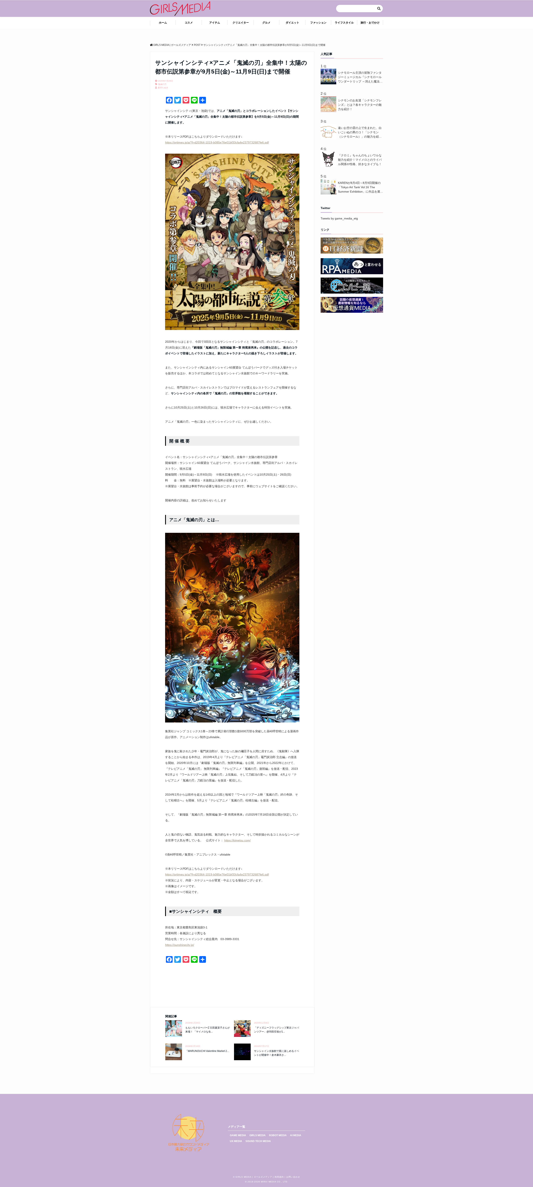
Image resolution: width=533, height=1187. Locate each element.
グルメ (266, 22)
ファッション (318, 22)
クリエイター (241, 22)
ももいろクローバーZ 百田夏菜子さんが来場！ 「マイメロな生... (207, 1029)
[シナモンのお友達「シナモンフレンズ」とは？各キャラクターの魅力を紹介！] (329, 111)
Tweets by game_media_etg (339, 218)
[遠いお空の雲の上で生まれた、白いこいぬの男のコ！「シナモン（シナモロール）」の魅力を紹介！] (329, 138)
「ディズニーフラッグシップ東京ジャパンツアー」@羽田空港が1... (276, 1029)
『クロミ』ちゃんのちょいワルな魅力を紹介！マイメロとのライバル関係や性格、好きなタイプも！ (360, 160)
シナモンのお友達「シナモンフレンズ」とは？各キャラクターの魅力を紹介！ (360, 105)
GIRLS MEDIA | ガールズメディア (253, 1177)
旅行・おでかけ (370, 22)
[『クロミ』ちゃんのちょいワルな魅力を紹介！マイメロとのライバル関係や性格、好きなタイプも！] (329, 166)
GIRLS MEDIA (257, 1135)
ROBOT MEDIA (278, 1135)
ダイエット (292, 22)
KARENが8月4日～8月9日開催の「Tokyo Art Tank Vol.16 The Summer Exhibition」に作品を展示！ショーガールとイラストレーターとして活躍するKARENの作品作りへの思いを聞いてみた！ (360, 187)
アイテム (214, 22)
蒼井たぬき (163, 87)
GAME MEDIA (238, 1135)
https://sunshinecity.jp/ (179, 945)
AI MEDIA (295, 1135)
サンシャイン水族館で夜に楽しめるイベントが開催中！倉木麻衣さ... (276, 1053)
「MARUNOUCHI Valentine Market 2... (207, 1051)
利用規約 (279, 1177)
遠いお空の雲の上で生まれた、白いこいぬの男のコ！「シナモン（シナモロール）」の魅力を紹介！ (360, 132)
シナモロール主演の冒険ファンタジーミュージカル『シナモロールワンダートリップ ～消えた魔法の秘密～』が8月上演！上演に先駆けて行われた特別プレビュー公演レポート (360, 77)
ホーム (163, 22)
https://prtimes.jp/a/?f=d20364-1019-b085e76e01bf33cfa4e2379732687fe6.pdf (217, 142)
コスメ (189, 22)
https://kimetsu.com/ (237, 840)
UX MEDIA (236, 1141)
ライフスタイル (344, 22)
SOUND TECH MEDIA (258, 1141)
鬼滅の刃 (162, 84)
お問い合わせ (293, 1177)
